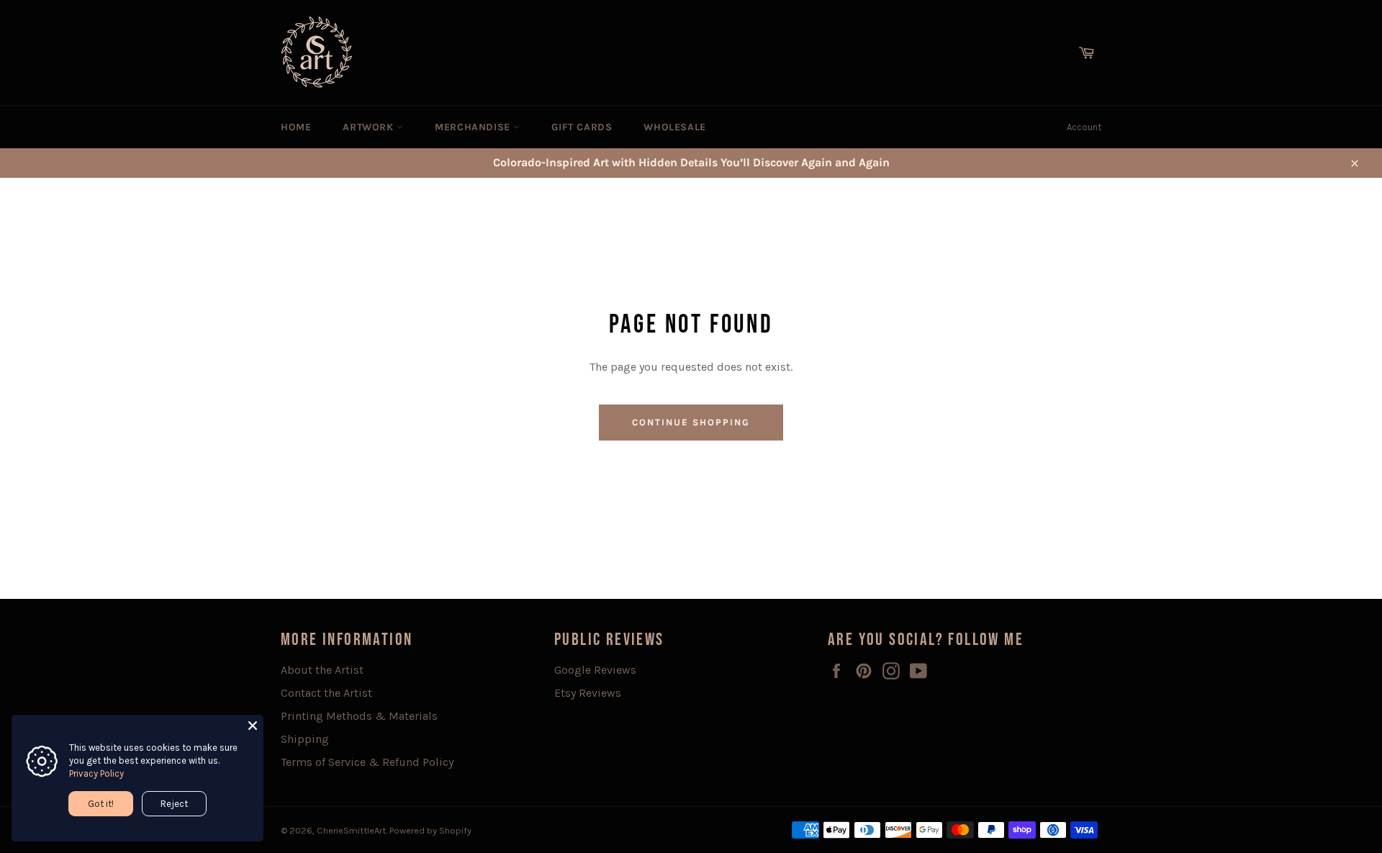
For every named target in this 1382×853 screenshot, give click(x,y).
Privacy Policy (96, 773)
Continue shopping (690, 422)
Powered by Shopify (430, 830)
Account (1084, 127)
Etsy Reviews (587, 693)
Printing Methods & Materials (359, 716)
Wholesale (674, 127)
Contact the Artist (326, 693)
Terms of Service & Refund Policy (367, 762)
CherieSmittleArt (351, 830)
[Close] (252, 725)
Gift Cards (581, 127)
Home (296, 127)
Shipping (305, 739)
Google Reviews (595, 670)
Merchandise (474, 127)
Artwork (370, 127)
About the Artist (322, 670)
